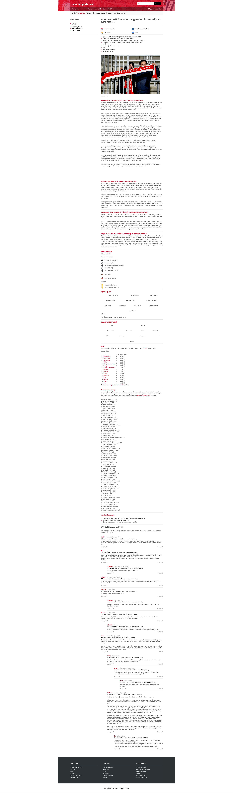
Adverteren (106, 773)
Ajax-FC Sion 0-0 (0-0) (117, 637)
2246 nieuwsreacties (106, 591)
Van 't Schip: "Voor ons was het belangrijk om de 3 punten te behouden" (123, 40)
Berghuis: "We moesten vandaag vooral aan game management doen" (123, 42)
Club (104, 9)
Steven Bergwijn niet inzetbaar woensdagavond (116, 520)
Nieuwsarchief (74, 777)
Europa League (76, 30)
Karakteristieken (107, 44)
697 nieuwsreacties (112, 568)
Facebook (104, 13)
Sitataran (110, 566)
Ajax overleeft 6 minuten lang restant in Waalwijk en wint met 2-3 (122, 37)
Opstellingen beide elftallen (111, 46)
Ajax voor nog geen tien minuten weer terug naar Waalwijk (120, 522)
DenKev (105, 379)
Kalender (72, 773)
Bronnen (110, 13)
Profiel (110, 9)
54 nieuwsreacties (118, 670)
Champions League (77, 28)
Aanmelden (73, 767)
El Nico (103, 551)
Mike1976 (103, 577)
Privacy (105, 771)
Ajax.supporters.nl (141, 767)
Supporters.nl (141, 763)
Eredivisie (74, 23)
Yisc (102, 636)
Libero (105, 381)
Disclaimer (106, 769)
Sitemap (138, 773)
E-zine (93, 13)
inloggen (150, 9)
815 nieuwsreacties (106, 538)
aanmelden (157, 9)
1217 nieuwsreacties (106, 579)
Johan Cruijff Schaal (77, 27)
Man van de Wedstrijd (109, 49)
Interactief (98, 9)
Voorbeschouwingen (108, 51)
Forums (90, 9)
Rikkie (105, 362)
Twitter (98, 13)
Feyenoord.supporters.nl (143, 769)
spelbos (105, 369)
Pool (104, 47)
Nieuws (83, 9)
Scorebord (117, 13)
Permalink (160, 547)
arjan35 (105, 371)
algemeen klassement (116, 385)
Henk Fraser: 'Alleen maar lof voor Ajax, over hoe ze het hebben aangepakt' (124, 518)
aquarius (103, 589)
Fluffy (105, 373)
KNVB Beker (75, 25)
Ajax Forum (73, 769)
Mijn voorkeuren (140, 775)
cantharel (106, 375)
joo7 (104, 383)
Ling (104, 377)
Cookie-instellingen (141, 777)
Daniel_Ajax (106, 358)
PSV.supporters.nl (141, 771)
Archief (74, 13)
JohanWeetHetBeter (109, 368)
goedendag (106, 360)
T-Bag (105, 366)
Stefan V (116, 668)
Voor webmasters (108, 767)
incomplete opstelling (131, 538)
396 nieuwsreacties (106, 637)
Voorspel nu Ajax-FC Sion (118, 538)
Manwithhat (106, 356)
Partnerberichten (108, 775)
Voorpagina (75, 9)
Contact (105, 777)
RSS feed (123, 13)
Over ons (106, 763)
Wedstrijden (81, 13)
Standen (88, 13)
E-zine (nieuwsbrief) (76, 775)
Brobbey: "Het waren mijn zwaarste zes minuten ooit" (118, 38)
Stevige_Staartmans (109, 364)
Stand (71, 771)
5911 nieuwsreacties (106, 552)
